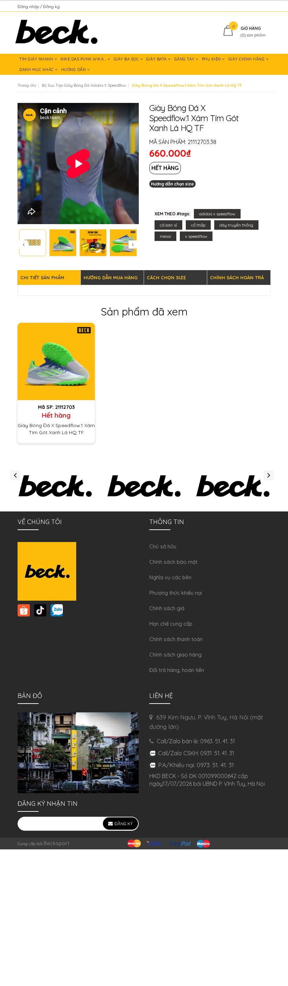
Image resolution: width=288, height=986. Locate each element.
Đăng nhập (29, 6)
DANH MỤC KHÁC (37, 69)
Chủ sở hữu (162, 546)
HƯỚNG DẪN (74, 69)
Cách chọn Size (166, 277)
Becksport (56, 843)
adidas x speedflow (217, 213)
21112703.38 (202, 141)
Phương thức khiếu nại (175, 592)
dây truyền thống (236, 225)
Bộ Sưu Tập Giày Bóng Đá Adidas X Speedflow (84, 85)
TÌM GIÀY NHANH (36, 59)
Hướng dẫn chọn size (172, 184)
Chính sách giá (166, 608)
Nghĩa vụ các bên (170, 577)
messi (165, 236)
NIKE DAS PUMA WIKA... (83, 59)
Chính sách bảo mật (173, 562)
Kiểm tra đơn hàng (252, 6)
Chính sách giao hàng (175, 654)
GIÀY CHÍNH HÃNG (247, 59)
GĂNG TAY (185, 59)
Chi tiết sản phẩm (42, 277)
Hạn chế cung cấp (170, 623)
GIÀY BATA (157, 59)
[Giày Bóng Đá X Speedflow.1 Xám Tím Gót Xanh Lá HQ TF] (56, 361)
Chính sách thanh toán (176, 639)
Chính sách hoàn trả (237, 277)
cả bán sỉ (168, 225)
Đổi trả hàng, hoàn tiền (176, 670)
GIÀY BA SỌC (127, 59)
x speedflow (196, 236)
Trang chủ (27, 85)
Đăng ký (51, 6)
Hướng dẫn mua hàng (111, 277)
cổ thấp (198, 225)
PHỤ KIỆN (212, 59)
